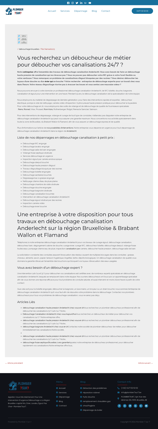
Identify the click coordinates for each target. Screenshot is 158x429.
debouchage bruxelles (29, 49)
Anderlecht (71, 131)
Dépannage (80, 11)
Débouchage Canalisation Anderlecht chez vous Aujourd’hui (49, 314)
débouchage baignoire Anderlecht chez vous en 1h (45, 327)
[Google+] (85, 3)
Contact (105, 11)
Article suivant (145, 363)
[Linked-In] (81, 3)
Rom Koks (48, 109)
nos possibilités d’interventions (60, 128)
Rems (20, 109)
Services (65, 11)
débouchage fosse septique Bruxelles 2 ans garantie (46, 342)
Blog (94, 11)
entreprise (28, 72)
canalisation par (73, 249)
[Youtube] (90, 3)
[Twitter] (77, 3)
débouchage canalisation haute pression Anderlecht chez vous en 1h (53, 308)
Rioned (27, 109)
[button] (142, 11)
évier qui (49, 81)
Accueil (52, 11)
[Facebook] (68, 3)
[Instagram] (72, 3)
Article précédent (14, 363)
